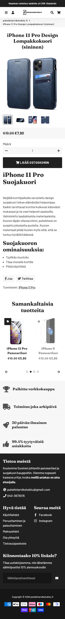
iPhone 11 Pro (27, 287)
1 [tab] (27, 372)
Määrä (7, 144)
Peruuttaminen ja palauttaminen (14, 523)
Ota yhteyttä (11, 537)
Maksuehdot (11, 531)
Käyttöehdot (11, 515)
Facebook (45, 515)
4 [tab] (38, 372)
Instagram (45, 520)
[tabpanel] (17, 339)
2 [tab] (31, 372)
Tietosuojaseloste (14, 543)
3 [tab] (34, 372)
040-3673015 (16, 495)
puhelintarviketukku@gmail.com (28, 489)
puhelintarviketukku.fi (15, 20)
